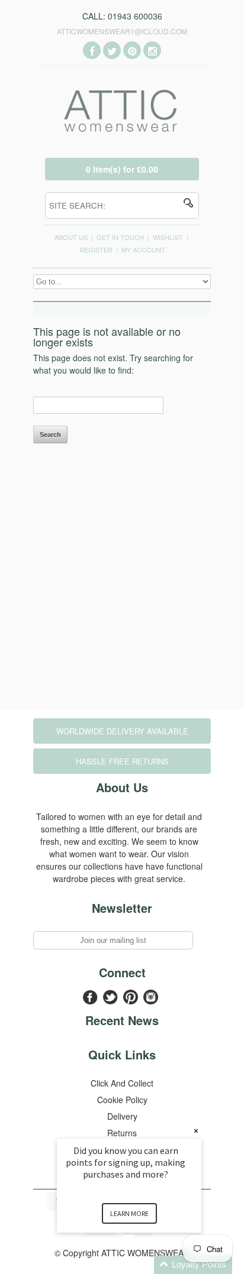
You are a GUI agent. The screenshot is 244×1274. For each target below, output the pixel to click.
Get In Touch (120, 237)
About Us (71, 237)
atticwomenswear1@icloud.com (122, 31)
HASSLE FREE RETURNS (122, 761)
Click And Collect (122, 1083)
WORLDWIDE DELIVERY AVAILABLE (122, 731)
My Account (143, 249)
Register (96, 249)
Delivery (122, 1116)
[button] (143, 1265)
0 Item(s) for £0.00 (122, 169)
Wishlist (168, 237)
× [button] (196, 1130)
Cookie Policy (122, 1100)
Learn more (129, 1213)
